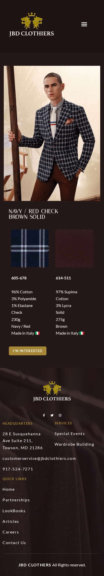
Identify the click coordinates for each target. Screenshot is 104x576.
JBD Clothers (34, 564)
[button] (84, 24)
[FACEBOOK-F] (43, 415)
